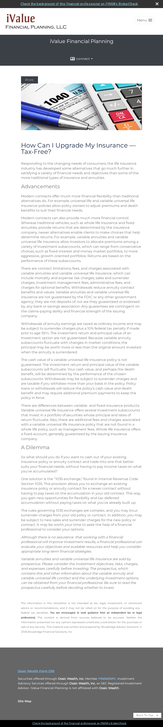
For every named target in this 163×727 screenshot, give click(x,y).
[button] (145, 20)
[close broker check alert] (157, 4)
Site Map (24, 701)
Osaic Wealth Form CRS (36, 671)
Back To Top (145, 715)
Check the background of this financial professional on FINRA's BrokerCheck (79, 4)
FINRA (103, 679)
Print (29, 80)
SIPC (112, 679)
